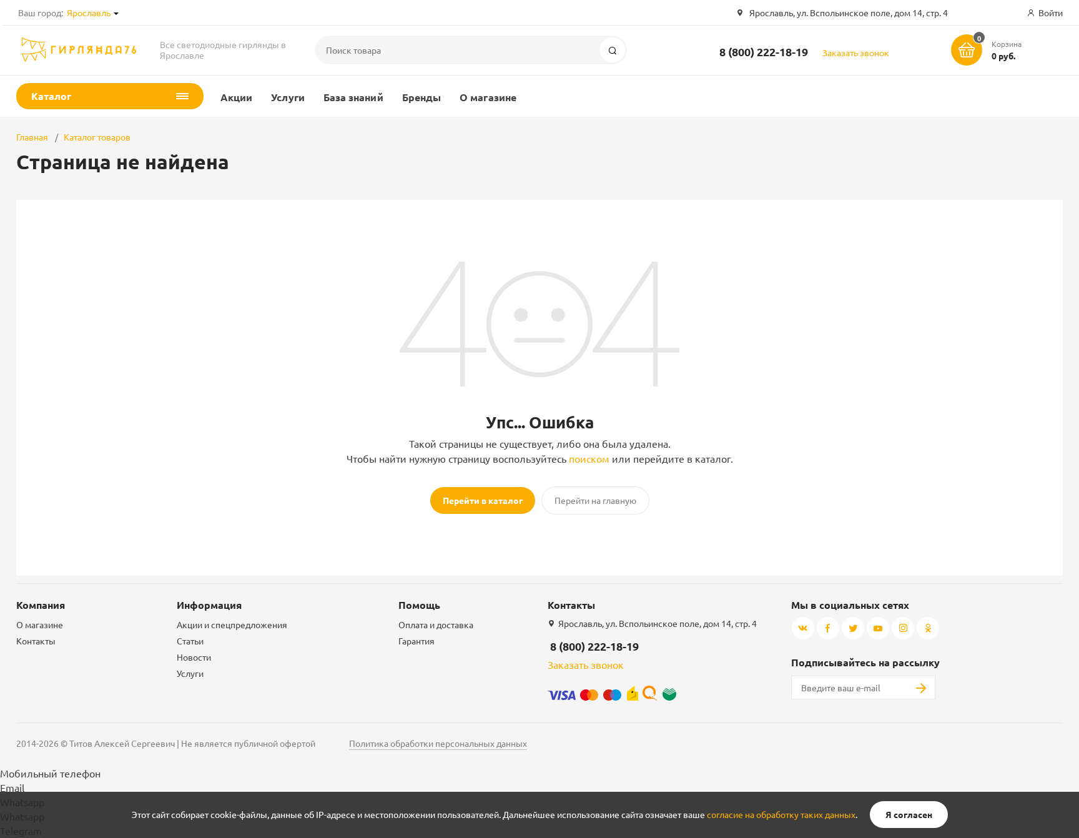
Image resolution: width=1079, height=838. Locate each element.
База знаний (353, 97)
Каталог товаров (97, 136)
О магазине (488, 97)
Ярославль (89, 12)
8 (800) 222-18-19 (763, 51)
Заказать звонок (855, 52)
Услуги (287, 97)
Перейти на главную (595, 500)
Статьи (190, 640)
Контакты (36, 640)
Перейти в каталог (483, 500)
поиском (589, 458)
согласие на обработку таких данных (781, 814)
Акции (236, 97)
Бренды (421, 97)
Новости (194, 657)
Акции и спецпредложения (232, 624)
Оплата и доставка (435, 624)
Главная (32, 136)
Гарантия (416, 640)
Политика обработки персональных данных (438, 743)
